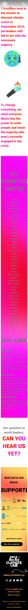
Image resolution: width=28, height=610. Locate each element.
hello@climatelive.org (14, 575)
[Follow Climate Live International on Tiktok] (10, 580)
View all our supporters (12, 544)
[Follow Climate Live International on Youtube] (17, 580)
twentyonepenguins (17, 607)
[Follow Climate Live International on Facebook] (21, 580)
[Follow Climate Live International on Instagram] (6, 580)
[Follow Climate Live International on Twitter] (14, 580)
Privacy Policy (14, 595)
